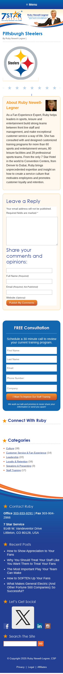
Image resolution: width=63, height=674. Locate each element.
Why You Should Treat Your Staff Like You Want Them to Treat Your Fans (33, 561)
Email (22, 286)
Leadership (12, 457)
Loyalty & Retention (17, 461)
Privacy (20, 667)
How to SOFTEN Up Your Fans (28, 578)
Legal (31, 667)
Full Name (17, 276)
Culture (10, 448)
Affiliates (42, 667)
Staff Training (13, 470)
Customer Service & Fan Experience (26, 452)
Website (15, 297)
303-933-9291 (23, 513)
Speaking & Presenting (18, 465)
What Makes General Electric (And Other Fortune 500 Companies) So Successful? (31, 587)
